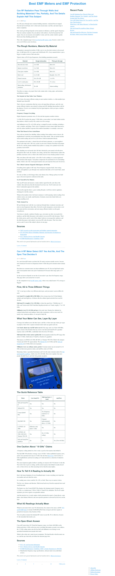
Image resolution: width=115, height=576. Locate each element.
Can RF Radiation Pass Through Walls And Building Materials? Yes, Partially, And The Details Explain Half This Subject (41, 13)
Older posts (62, 564)
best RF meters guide (36, 280)
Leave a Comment (22, 245)
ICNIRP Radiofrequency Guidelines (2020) (32, 238)
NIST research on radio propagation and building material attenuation (38, 230)
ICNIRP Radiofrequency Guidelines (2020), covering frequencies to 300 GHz (41, 549)
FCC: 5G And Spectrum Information (30, 545)
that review (51, 455)
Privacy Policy (94, 574)
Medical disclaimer (56, 241)
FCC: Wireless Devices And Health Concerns (32, 236)
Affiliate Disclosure (95, 570)
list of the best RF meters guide (43, 40)
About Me (93, 568)
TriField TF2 (43, 342)
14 (51, 564)
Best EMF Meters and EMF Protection (57, 3)
